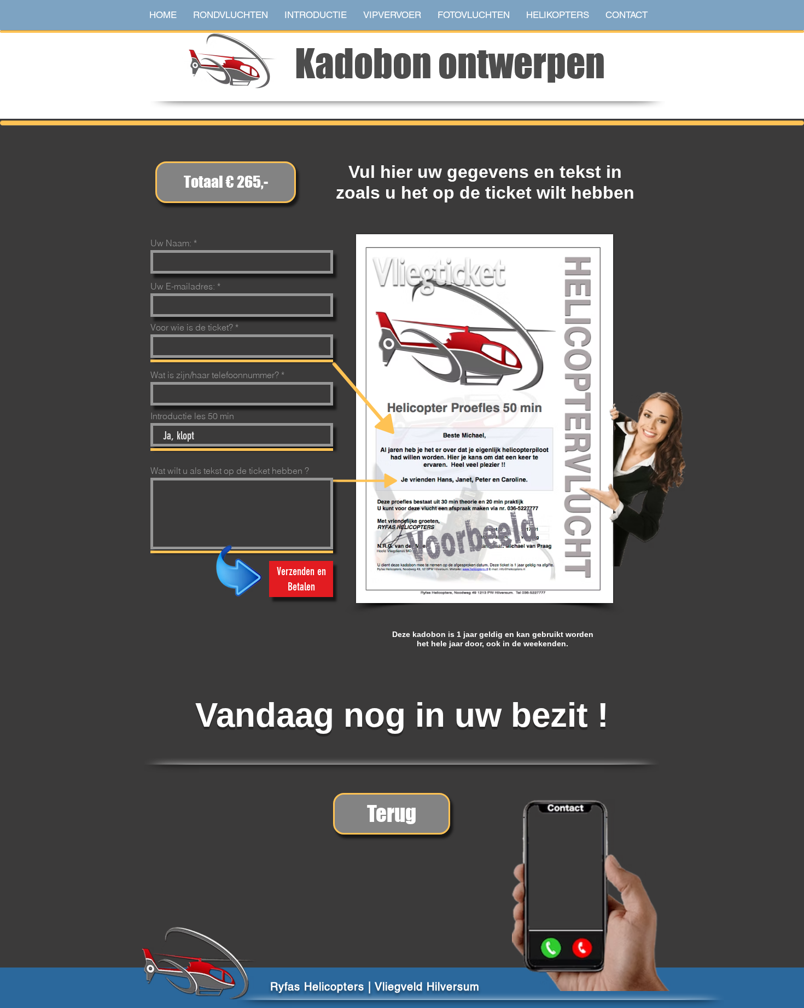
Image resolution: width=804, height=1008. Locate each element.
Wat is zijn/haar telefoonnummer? (214, 374)
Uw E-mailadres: (182, 286)
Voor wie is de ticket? (191, 327)
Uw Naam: (170, 243)
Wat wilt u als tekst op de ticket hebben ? (229, 470)
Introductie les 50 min (192, 416)
